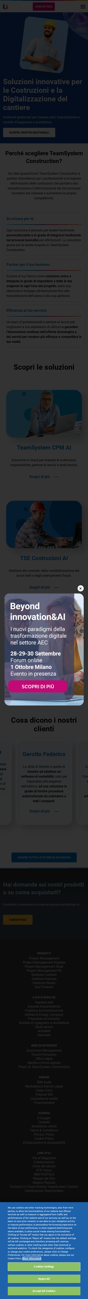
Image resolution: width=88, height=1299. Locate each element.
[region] (44, 1250)
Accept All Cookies (44, 1290)
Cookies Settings (44, 1266)
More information (32, 1258)
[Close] (81, 1208)
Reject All (44, 1278)
